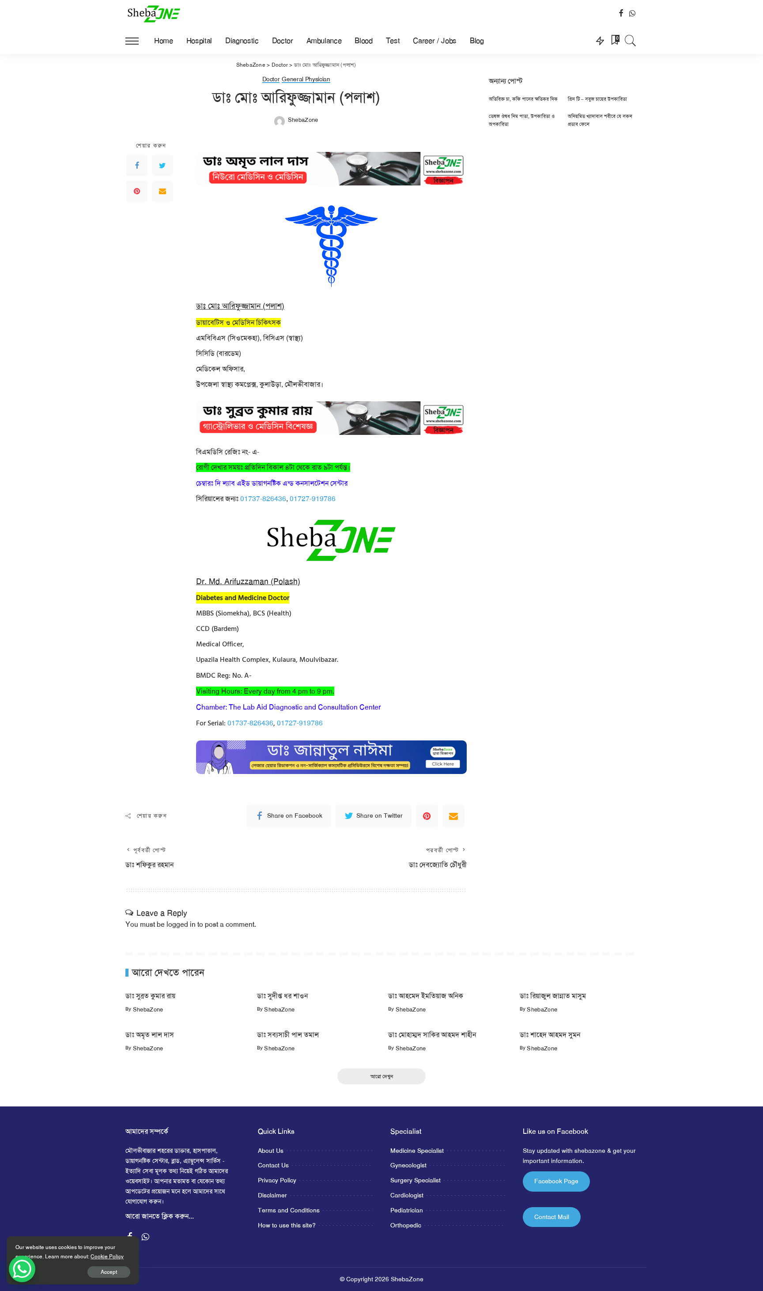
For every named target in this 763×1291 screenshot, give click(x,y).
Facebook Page (556, 1181)
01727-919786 (313, 498)
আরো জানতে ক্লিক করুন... (159, 1216)
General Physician (306, 79)
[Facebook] (136, 165)
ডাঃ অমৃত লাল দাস (149, 1034)
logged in (181, 924)
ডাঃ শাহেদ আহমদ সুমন (550, 1034)
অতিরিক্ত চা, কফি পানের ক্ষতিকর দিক (523, 99)
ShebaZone (303, 120)
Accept (109, 1272)
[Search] (630, 40)
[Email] (162, 191)
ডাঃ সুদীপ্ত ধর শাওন (282, 995)
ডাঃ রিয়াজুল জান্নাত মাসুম (553, 995)
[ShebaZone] (154, 13)
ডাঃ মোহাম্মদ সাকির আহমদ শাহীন (432, 1034)
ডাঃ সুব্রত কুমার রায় (150, 995)
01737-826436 (263, 498)
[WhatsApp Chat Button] (22, 1269)
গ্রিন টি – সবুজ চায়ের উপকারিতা (597, 99)
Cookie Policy (107, 1256)
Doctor (271, 79)
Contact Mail (551, 1217)
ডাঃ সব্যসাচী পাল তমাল (288, 1034)
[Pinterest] (136, 191)
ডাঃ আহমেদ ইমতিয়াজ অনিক (425, 995)
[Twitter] (162, 165)
